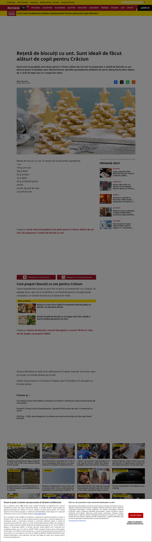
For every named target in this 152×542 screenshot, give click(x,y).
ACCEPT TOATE (135, 515)
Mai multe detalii (40, 514)
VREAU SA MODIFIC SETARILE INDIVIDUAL (135, 523)
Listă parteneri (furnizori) (77, 521)
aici (18, 529)
